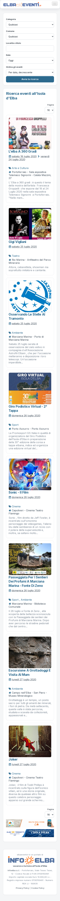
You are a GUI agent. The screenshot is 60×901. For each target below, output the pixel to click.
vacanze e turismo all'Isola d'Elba (30, 866)
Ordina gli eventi (14, 67)
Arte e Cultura (20, 168)
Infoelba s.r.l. (14, 870)
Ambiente (17, 332)
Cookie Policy (37, 888)
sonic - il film (18, 492)
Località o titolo (13, 43)
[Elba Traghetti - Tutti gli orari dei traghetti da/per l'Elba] (30, 832)
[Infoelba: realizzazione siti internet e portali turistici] (31, 860)
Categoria (11, 19)
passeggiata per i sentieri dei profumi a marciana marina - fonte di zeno (28, 581)
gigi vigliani (17, 242)
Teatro (16, 255)
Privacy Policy (22, 888)
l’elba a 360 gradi (22, 151)
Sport (15, 424)
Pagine (50, 105)
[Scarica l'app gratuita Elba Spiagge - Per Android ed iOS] (30, 823)
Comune (10, 31)
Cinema (16, 506)
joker (13, 759)
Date (8, 55)
